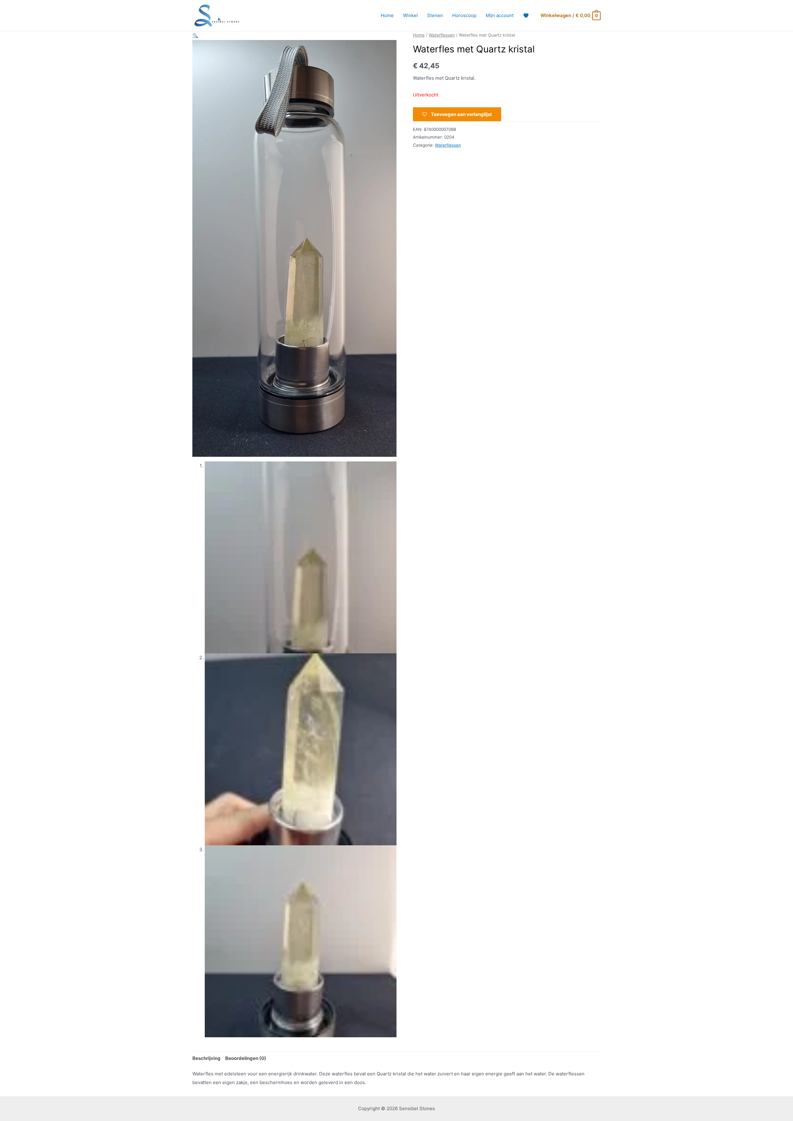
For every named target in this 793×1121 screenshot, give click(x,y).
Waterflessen (442, 35)
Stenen (435, 15)
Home (387, 15)
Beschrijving (206, 1058)
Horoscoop (464, 15)
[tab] (206, 1058)
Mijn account (500, 15)
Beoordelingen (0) (245, 1058)
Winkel (410, 15)
